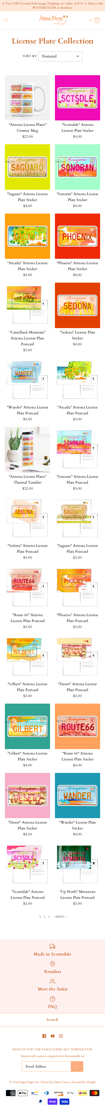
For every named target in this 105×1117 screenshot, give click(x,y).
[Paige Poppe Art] (52, 20)
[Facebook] (44, 1036)
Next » (61, 917)
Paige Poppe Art (29, 1082)
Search (52, 1019)
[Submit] (77, 1066)
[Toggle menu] (6, 20)
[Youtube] (52, 1036)
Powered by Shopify (84, 1082)
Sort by (30, 56)
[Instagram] (61, 1036)
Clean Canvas (61, 1082)
